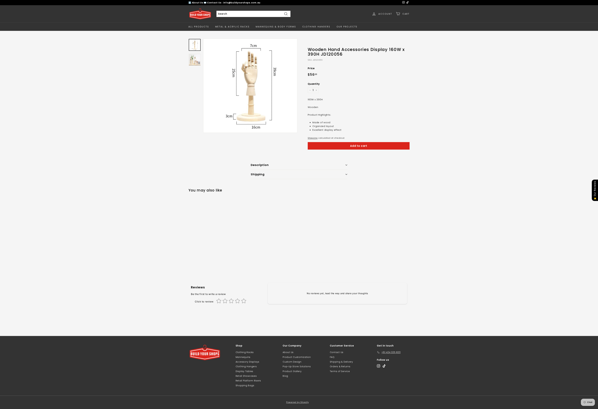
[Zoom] (250, 86)
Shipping (313, 138)
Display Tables (244, 371)
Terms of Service (340, 371)
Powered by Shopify (297, 402)
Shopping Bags (245, 385)
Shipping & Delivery (341, 361)
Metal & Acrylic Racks (232, 26)
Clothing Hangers (316, 26)
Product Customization (297, 357)
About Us (198, 2)
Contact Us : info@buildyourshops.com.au (233, 2)
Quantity (314, 84)
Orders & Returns (340, 366)
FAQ (332, 357)
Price (311, 68)
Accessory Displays (247, 361)
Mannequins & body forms (276, 26)
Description (260, 165)
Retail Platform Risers (248, 380)
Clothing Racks (245, 352)
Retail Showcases (246, 376)
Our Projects (347, 26)
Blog (285, 376)
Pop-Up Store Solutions (297, 366)
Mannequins (243, 357)
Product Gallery (292, 371)
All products (198, 26)
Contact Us (337, 352)
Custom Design (292, 361)
